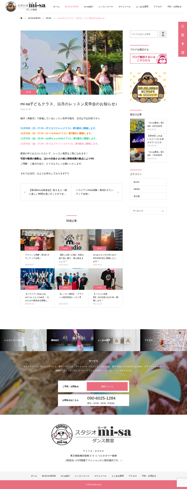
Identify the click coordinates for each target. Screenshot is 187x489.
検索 (163, 34)
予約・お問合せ (174, 6)
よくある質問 (142, 6)
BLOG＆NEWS (72, 6)
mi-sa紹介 (88, 6)
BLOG (28, 92)
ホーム (56, 6)
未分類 (137, 196)
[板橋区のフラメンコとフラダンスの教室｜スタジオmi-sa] (26, 6)
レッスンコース (106, 6)
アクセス (158, 6)
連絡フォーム (107, 386)
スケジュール (124, 6)
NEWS (137, 189)
